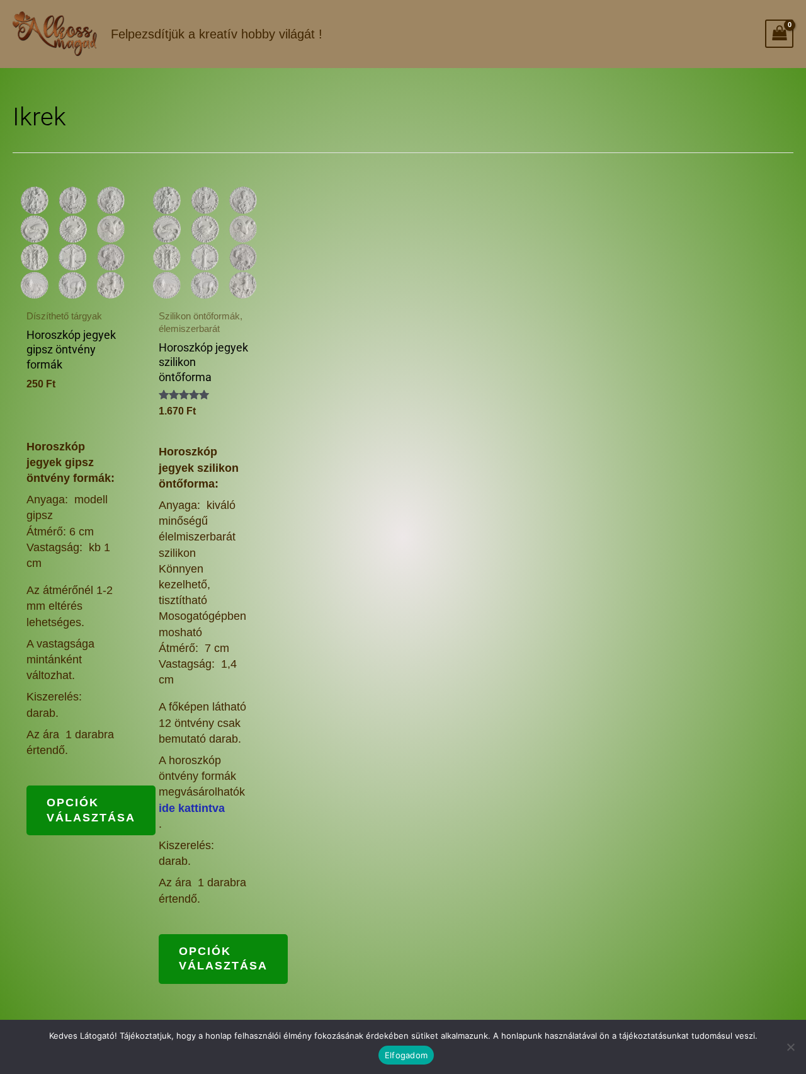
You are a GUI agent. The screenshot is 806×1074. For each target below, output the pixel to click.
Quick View (72, 286)
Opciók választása (91, 809)
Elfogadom (406, 1055)
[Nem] (790, 1047)
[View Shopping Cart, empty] (779, 34)
